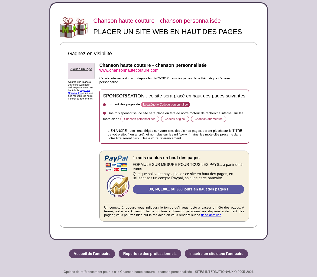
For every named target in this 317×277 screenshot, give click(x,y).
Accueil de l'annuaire (92, 254)
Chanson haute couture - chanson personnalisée (157, 20)
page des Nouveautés (79, 91)
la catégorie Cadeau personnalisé (165, 104)
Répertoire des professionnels (150, 254)
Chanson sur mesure (209, 119)
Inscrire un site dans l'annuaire (216, 254)
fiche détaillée (211, 215)
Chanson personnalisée (139, 119)
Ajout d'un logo (81, 69)
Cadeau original (175, 119)
